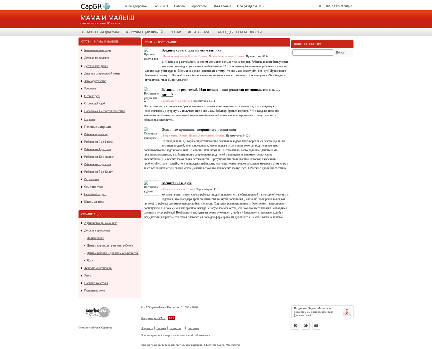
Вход (327, 6)
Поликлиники (95, 238)
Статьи (175, 32)
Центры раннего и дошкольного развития (112, 253)
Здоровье (90, 88)
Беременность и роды (97, 50)
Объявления (221, 6)
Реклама (161, 328)
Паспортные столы (96, 283)
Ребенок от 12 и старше (99, 156)
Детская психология (97, 58)
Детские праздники (96, 66)
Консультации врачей (144, 32)
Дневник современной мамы (102, 73)
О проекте (147, 328)
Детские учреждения (97, 230)
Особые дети (92, 96)
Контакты (193, 328)
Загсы (88, 275)
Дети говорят (199, 32)
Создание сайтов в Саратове (95, 327)
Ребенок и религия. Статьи (179, 189)
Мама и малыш (107, 18)
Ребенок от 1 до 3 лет (97, 149)
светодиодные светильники (174, 344)
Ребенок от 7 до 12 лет (98, 172)
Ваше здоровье (135, 6)
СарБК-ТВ (160, 6)
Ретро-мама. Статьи (175, 135)
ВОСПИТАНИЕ (167, 42)
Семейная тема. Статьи (176, 100)
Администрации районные (100, 223)
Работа (179, 6)
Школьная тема (94, 202)
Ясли (90, 260)
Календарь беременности (240, 32)
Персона (89, 119)
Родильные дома (94, 290)
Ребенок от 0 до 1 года (98, 142)
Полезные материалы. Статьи (226, 56)
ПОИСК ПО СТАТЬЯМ (307, 44)
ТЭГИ (148, 42)
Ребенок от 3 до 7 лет (97, 164)
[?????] (94, 6)
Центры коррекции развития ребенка (110, 245)
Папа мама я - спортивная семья (104, 111)
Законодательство (95, 81)
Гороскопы (198, 6)
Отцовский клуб (94, 103)
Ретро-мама (91, 179)
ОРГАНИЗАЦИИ (91, 214)
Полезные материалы (97, 126)
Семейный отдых (95, 194)
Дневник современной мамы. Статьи (185, 56)
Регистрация (343, 6)
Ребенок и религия (96, 134)
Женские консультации (98, 268)
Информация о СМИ (153, 318)
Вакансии (175, 328)
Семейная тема (93, 186)
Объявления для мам (100, 32)
